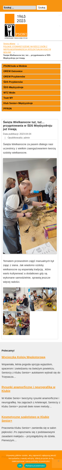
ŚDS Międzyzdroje (13, 87)
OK (20, 466)
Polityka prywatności (35, 466)
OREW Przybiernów (14, 76)
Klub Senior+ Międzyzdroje (18, 103)
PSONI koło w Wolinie (15, 66)
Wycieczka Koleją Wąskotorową (23, 357)
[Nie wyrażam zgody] (58, 460)
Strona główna (9, 44)
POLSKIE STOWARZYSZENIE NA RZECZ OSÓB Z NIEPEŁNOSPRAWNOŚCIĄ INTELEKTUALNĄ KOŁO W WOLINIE (27, 49)
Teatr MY (8, 98)
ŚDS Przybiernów (13, 82)
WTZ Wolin (9, 92)
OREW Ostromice (12, 71)
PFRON (7, 108)
